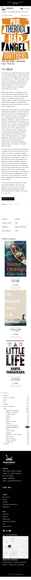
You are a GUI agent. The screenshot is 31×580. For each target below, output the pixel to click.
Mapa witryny (7, 526)
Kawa (4, 402)
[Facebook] (4, 531)
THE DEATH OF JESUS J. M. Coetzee (15, 330)
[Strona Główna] (2, 11)
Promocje (6, 443)
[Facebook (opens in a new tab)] (13, 3)
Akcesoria (5, 395)
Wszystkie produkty (9, 521)
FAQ (4, 524)
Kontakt (5, 502)
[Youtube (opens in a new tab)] (17, 3)
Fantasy (8, 416)
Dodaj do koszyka (8, 198)
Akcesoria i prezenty (9, 397)
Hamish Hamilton (20, 227)
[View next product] (28, 16)
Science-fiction (10, 438)
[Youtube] (10, 531)
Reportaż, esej (10, 436)
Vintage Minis (9, 441)
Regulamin (6, 507)
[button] (27, 19)
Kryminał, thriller (11, 421)
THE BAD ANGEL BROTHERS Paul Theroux (18, 11)
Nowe (5, 408)
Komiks (7, 419)
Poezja (7, 429)
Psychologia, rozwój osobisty (14, 434)
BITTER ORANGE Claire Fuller (15, 281)
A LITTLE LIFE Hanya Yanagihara (15, 379)
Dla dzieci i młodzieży (12, 412)
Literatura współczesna (14, 204)
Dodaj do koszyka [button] (15, 287)
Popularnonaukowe (10, 430)
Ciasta (5, 400)
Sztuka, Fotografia (11, 440)
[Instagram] (7, 531)
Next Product (24, 15)
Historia (8, 417)
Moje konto (6, 497)
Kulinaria (8, 423)
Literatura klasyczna (11, 425)
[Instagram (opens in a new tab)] (15, 3)
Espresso (6, 404)
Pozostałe (8, 432)
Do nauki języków (10, 414)
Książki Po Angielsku (8, 406)
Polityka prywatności (10, 504)
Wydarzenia (6, 519)
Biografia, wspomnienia (12, 410)
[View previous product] (3, 16)
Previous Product (8, 15)
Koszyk (5, 499)
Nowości (5, 516)
